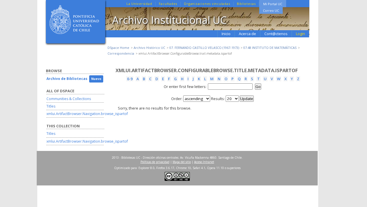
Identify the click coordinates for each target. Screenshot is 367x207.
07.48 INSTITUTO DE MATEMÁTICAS (269, 47)
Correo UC (271, 10)
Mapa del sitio (182, 162)
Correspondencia (121, 53)
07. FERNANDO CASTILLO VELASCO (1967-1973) (204, 47)
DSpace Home (118, 47)
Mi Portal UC (272, 4)
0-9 (129, 78)
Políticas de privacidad (154, 162)
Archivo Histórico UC (149, 47)
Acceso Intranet (204, 162)
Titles (50, 106)
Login (300, 33)
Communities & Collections (68, 98)
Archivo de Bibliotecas (66, 78)
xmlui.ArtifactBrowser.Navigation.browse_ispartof (87, 113)
